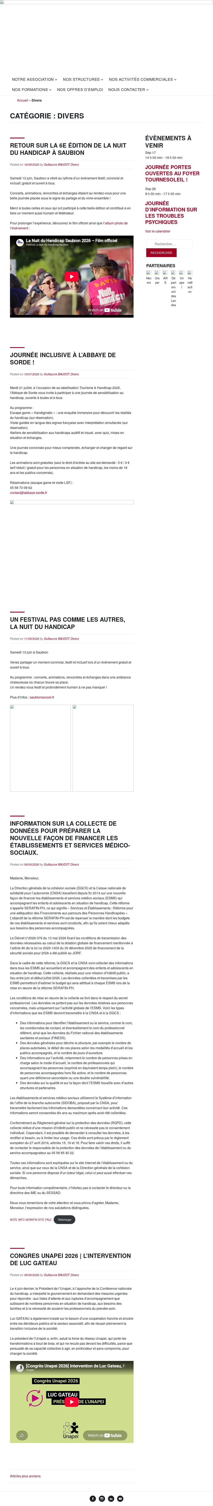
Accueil (22, 100)
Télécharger (64, 1219)
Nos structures (81, 79)
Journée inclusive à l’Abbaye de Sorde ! (63, 358)
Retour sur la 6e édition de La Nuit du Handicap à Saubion (68, 149)
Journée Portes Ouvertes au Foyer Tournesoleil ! (172, 173)
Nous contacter (126, 89)
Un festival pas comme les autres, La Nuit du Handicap (67, 623)
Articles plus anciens (25, 1476)
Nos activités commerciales (141, 79)
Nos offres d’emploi (80, 89)
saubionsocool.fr (42, 697)
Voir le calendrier (157, 231)
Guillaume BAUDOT (57, 164)
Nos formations (30, 89)
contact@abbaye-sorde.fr (28, 492)
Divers (75, 164)
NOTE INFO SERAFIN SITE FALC (31, 1219)
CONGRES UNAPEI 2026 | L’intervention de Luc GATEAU (70, 1259)
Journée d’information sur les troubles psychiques (171, 212)
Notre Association (33, 79)
